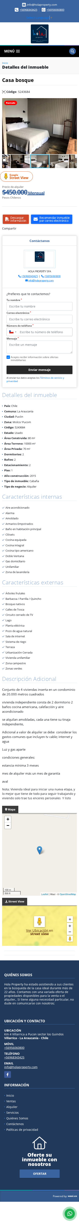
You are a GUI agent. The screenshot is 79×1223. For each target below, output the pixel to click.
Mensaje (13, 338)
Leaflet (44, 894)
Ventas (11, 1101)
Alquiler (11, 1107)
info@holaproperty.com (41, 280)
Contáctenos (15, 1124)
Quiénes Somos (17, 1118)
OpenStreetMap (68, 894)
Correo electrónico (19, 313)
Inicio (5, 62)
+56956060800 (55, 10)
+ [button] (8, 819)
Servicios (12, 1113)
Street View (18, 176)
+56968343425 (28, 10)
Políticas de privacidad (22, 1130)
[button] (73, 102)
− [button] (8, 825)
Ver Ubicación (37, 930)
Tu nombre (14, 300)
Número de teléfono (20, 325)
